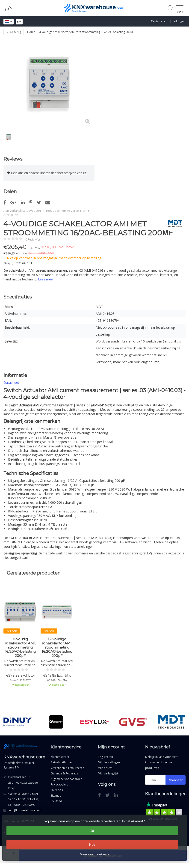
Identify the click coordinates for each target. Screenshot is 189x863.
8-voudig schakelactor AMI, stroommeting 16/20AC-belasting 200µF (20, 647)
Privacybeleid (59, 784)
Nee (92, 844)
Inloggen (180, 21)
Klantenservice (60, 757)
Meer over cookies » (94, 854)
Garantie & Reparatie (64, 773)
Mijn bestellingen (109, 762)
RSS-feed (56, 801)
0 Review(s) (32, 239)
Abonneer (175, 780)
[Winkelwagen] (8, 10)
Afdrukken (10, 215)
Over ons (57, 790)
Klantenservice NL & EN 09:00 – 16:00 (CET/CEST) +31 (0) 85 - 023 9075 (23, 799)
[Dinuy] (17, 722)
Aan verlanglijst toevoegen (22, 210)
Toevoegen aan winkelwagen (20, 697)
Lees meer (46, 279)
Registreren (159, 21)
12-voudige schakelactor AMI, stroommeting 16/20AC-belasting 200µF (57, 647)
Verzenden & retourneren (67, 768)
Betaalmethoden (62, 762)
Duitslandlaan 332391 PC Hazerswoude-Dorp (23, 782)
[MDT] (173, 224)
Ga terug (15, 32)
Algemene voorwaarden (66, 779)
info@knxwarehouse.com (25, 810)
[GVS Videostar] (133, 722)
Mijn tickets (105, 768)
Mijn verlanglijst (108, 773)
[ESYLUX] (94, 722)
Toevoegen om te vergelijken (66, 210)
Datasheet (11, 382)
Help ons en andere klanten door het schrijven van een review (52, 173)
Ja (92, 831)
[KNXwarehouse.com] (94, 8)
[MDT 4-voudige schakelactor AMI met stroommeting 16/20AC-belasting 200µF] (48, 82)
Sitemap (56, 796)
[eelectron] (56, 722)
